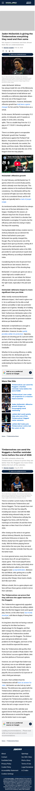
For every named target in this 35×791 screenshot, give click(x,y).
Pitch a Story (25, 760)
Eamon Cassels (9, 48)
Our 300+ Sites (26, 757)
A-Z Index (24, 770)
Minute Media (10, 778)
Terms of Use (26, 764)
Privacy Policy (6, 764)
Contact (4, 757)
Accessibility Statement (9, 770)
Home (3, 436)
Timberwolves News (13, 436)
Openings (24, 754)
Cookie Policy (6, 767)
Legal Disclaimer (27, 767)
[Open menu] (3, 3)
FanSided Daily (6, 760)
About (3, 754)
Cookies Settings (7, 774)
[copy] (12, 51)
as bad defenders (19, 570)
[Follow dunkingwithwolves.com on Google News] (30, 372)
